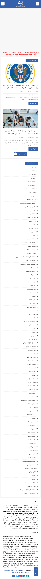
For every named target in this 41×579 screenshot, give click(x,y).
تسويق (33, 196)
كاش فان (33, 450)
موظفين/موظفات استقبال (28, 264)
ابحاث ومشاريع (31, 289)
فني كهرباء (32, 314)
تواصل (34, 475)
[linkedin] (23, 576)
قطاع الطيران (32, 447)
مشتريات (33, 275)
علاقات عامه (32, 339)
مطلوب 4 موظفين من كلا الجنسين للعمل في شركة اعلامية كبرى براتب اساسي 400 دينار (21, 132)
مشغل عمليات (31, 458)
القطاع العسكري (31, 346)
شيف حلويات (32, 411)
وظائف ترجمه (32, 425)
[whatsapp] (27, 576)
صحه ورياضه (32, 432)
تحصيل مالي (32, 393)
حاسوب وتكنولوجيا (30, 207)
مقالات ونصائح (31, 386)
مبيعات (33, 178)
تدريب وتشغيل (31, 415)
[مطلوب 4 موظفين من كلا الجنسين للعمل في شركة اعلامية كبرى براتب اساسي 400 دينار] (20, 118)
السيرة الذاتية (32, 174)
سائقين (33, 235)
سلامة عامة (32, 303)
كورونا (34, 479)
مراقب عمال (32, 407)
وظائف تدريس (31, 239)
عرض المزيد (22, 154)
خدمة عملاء (32, 192)
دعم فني (33, 336)
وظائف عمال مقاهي (30, 493)
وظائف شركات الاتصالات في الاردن (26, 257)
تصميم (34, 232)
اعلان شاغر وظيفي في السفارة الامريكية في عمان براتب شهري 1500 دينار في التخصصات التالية (20, 87)
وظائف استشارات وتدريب (28, 321)
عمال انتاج (33, 278)
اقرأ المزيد (33, 103)
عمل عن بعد (32, 372)
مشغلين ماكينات (31, 422)
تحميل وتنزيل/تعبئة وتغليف (27, 343)
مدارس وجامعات (31, 253)
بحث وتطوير (32, 389)
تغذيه (34, 375)
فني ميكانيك (32, 300)
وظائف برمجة (32, 214)
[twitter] (17, 576)
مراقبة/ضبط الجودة (30, 250)
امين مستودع (32, 228)
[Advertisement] (20, 29)
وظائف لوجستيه (31, 271)
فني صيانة (33, 286)
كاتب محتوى (32, 325)
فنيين (34, 296)
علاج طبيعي (32, 454)
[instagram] (20, 576)
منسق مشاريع (31, 364)
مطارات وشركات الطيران (28, 461)
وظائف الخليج (31, 185)
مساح (34, 418)
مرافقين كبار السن (30, 483)
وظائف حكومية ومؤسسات (28, 203)
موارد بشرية (32, 225)
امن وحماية (32, 368)
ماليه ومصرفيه (31, 357)
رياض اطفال (32, 443)
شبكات (33, 397)
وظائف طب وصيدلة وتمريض (27, 243)
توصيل (33, 329)
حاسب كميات (32, 440)
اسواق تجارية (32, 246)
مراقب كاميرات (31, 486)
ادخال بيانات (32, 221)
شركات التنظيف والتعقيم (28, 400)
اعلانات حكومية (31, 200)
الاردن (34, 92)
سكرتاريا (33, 210)
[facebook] (13, 576)
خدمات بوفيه (32, 382)
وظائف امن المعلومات (29, 379)
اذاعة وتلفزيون (32, 137)
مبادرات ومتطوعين (30, 468)
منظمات (33, 318)
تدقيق (34, 332)
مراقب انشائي (32, 436)
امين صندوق (32, 350)
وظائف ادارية (32, 182)
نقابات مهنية (32, 361)
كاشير (34, 311)
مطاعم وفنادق (31, 217)
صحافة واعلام (31, 465)
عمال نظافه (32, 293)
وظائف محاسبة (31, 189)
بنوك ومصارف (31, 282)
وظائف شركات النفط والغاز (28, 490)
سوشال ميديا (32, 268)
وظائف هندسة (31, 171)
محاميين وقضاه (31, 404)
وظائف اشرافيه (31, 260)
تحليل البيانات (32, 429)
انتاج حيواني (32, 472)
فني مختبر (33, 354)
